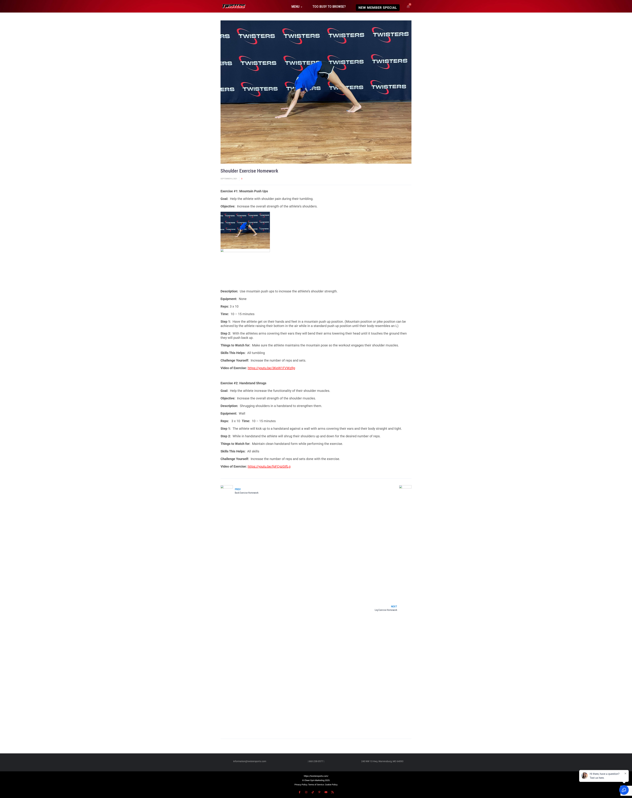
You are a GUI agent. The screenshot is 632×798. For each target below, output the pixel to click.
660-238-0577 (316, 761)
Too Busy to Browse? (329, 7)
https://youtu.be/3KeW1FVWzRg (271, 368)
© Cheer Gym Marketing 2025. (316, 780)
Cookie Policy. (331, 784)
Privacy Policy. (301, 784)
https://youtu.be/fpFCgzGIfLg (269, 466)
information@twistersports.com (249, 761)
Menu (295, 7)
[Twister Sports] (233, 7)
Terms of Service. (316, 784)
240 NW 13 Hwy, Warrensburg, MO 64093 (382, 761)
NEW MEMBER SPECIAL (377, 8)
